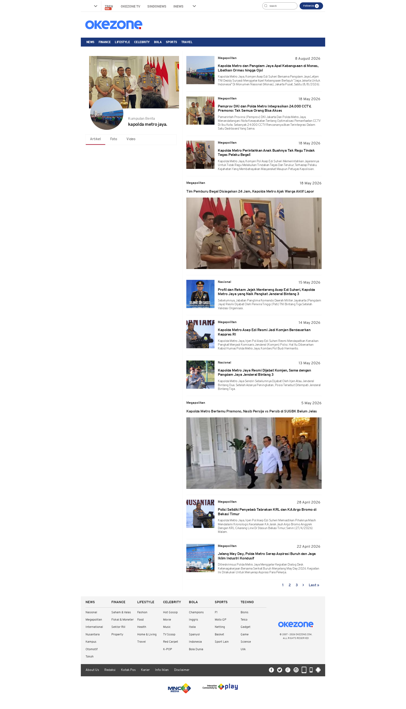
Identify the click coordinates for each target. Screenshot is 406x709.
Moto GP (220, 619)
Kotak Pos (128, 670)
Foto (113, 139)
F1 (216, 612)
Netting (220, 627)
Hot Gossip (170, 612)
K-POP (167, 649)
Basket (219, 634)
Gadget (245, 627)
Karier (145, 670)
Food (140, 619)
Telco (244, 619)
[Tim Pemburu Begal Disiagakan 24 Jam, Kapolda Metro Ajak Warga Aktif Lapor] (254, 233)
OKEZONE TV (130, 6)
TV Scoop (169, 634)
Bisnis (244, 612)
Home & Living (146, 634)
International (94, 627)
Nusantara (93, 634)
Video (130, 139)
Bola (158, 42)
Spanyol (194, 634)
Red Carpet (170, 641)
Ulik (243, 649)
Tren (109, 7)
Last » (314, 585)
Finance (105, 42)
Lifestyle (122, 42)
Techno (247, 602)
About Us (92, 670)
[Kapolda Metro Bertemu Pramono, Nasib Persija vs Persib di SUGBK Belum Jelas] (254, 453)
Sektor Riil (118, 627)
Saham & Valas (121, 612)
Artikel (95, 139)
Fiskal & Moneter (122, 619)
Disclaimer (181, 670)
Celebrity (142, 42)
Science (246, 641)
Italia (192, 627)
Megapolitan (94, 619)
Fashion (142, 612)
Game (245, 634)
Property (117, 634)
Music (167, 627)
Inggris (193, 619)
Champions (196, 612)
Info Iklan (162, 670)
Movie (167, 619)
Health (141, 627)
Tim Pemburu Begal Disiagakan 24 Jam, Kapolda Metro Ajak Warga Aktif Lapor (250, 192)
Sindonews (156, 6)
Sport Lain (222, 641)
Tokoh (90, 656)
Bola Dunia (196, 649)
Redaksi (110, 670)
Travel (186, 42)
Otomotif (92, 649)
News (90, 42)
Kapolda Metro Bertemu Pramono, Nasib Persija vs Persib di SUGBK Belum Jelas (251, 411)
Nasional (91, 612)
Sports (171, 42)
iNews (178, 6)
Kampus (91, 641)
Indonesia (195, 641)
